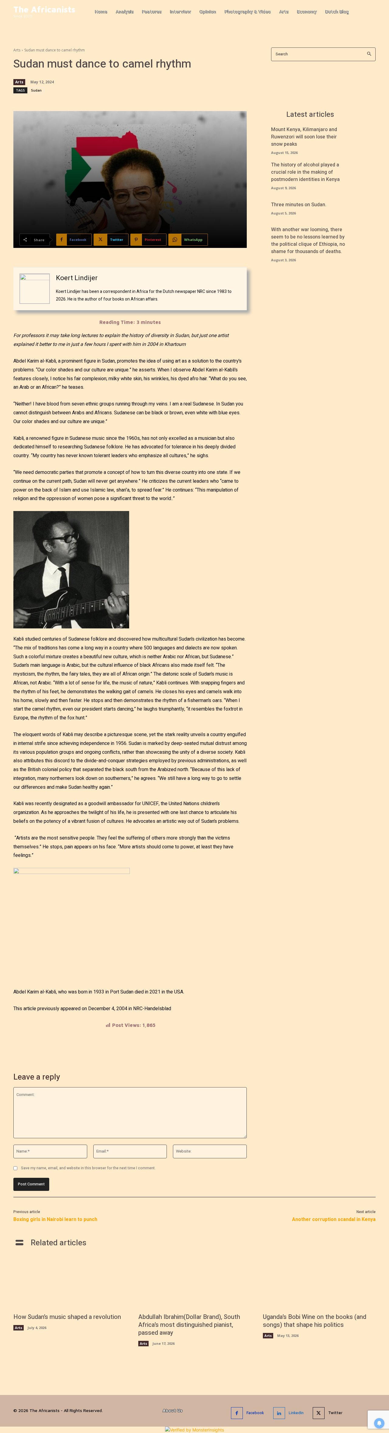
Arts (16, 50)
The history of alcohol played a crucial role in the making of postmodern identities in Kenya (305, 172)
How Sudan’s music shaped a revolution (67, 1317)
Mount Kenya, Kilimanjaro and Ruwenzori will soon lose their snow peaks (304, 137)
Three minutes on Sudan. (298, 204)
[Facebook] (237, 1413)
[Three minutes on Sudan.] (365, 207)
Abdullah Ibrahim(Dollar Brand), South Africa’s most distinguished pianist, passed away (189, 1325)
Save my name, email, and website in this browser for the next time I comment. (88, 1168)
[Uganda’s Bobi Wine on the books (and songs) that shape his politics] (319, 1283)
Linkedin (296, 1412)
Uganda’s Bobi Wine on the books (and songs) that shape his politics (314, 1321)
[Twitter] (319, 1413)
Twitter (335, 1412)
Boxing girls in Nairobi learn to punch (55, 1219)
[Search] (369, 54)
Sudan (36, 90)
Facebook (255, 1412)
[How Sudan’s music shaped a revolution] (69, 1283)
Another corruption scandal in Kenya (334, 1219)
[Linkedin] (279, 1413)
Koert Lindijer (77, 278)
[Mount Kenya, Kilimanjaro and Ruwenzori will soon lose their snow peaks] (365, 137)
